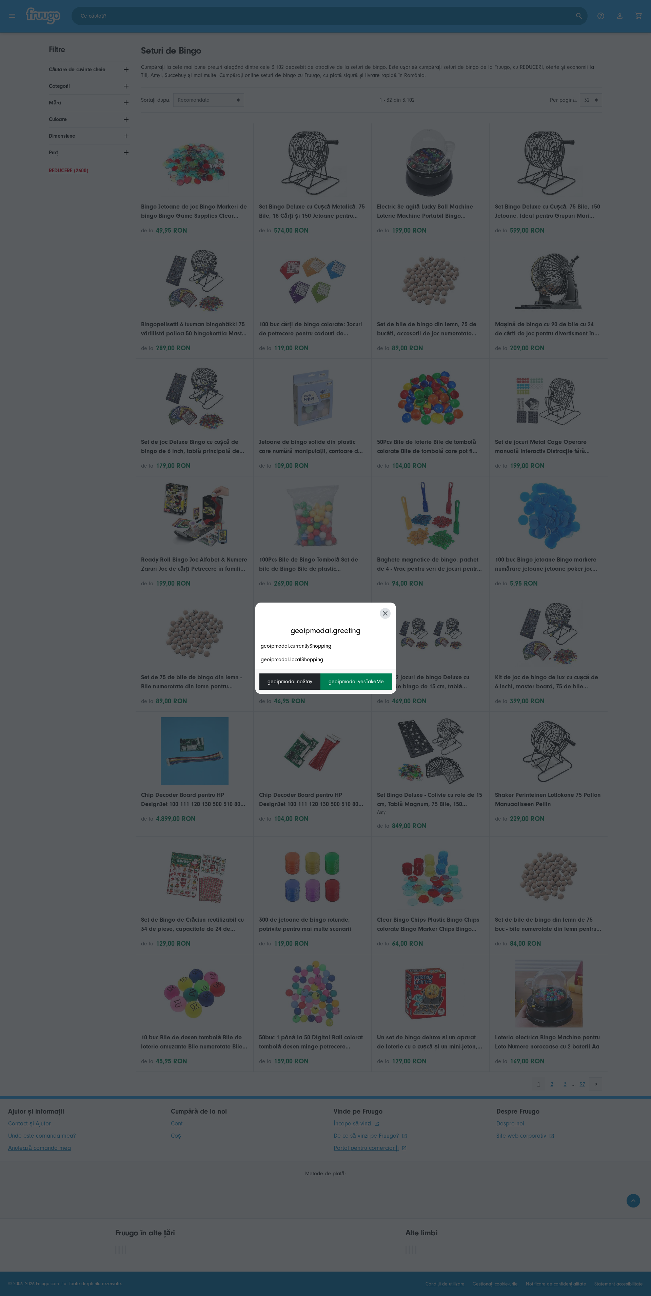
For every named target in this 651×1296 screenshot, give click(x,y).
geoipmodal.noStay (290, 682)
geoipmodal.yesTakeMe (356, 682)
